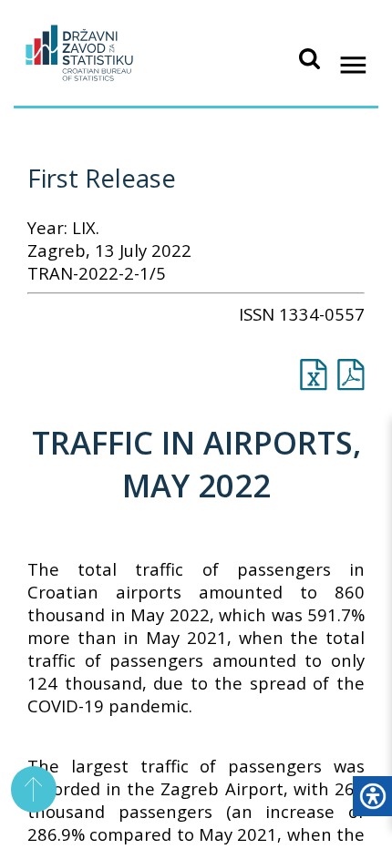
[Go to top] (34, 789)
